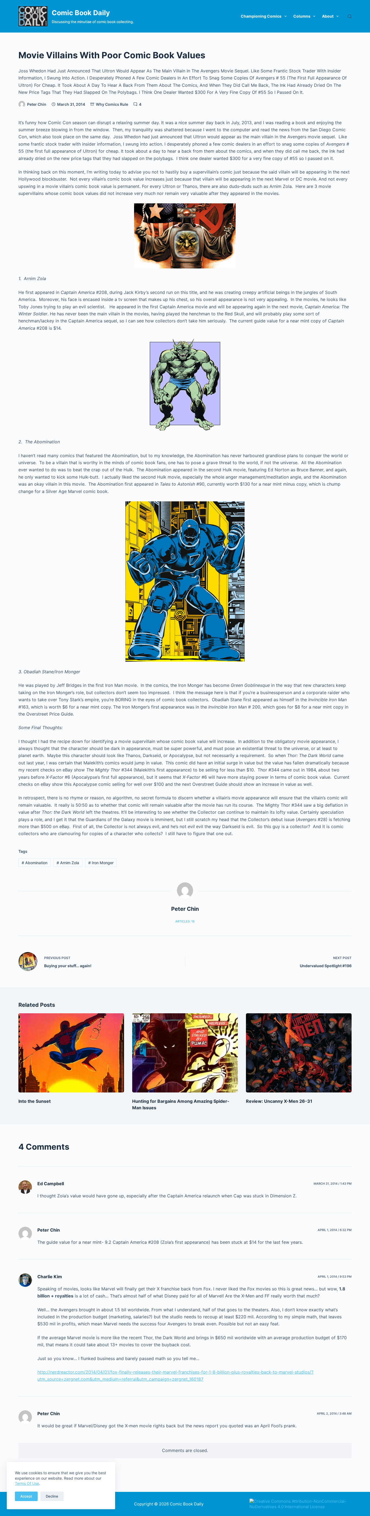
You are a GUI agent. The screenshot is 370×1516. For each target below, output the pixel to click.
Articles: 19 (184, 921)
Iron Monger (100, 862)
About (327, 16)
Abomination (34, 862)
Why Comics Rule (112, 104)
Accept (26, 1496)
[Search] (350, 16)
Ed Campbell (50, 1183)
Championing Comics (261, 16)
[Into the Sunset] (71, 1052)
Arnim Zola (68, 862)
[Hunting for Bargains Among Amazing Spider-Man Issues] (185, 1052)
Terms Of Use (27, 1483)
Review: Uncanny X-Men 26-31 (279, 1101)
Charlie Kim (49, 1276)
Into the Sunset (34, 1101)
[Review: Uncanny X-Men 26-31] (299, 1052)
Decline (52, 1496)
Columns (301, 16)
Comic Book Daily (81, 13)
